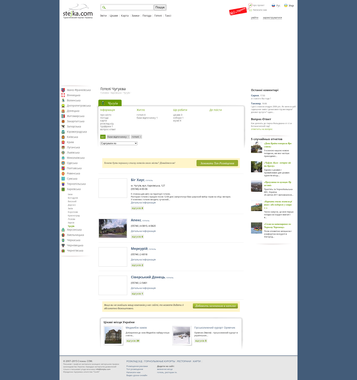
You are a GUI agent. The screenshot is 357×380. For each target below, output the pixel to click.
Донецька (73, 111)
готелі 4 (141, 114)
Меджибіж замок (136, 327)
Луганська (73, 147)
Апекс (140, 220)
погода (104, 117)
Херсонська (74, 229)
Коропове (73, 211)
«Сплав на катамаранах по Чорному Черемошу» (277, 225)
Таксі (168, 15)
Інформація (107, 110)
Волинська (74, 100)
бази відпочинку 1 (147, 117)
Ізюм (70, 194)
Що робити (180, 110)
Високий (72, 201)
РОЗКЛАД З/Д (134, 361)
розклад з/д (106, 123)
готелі (136, 136)
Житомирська (75, 116)
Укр (291, 5)
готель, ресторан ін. (167, 372)
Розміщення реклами (137, 366)
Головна (104, 92)
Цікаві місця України (119, 322)
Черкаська (73, 240)
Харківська (74, 189)
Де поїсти (216, 110)
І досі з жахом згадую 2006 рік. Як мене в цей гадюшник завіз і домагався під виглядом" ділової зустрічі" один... (273, 109)
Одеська (72, 163)
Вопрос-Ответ (261, 119)
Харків (71, 222)
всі (103, 136)
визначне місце (165, 369)
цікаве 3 (177, 114)
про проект (258, 5)
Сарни (255, 95)
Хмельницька (75, 235)
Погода (146, 15)
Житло (141, 110)
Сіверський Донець (152, 277)
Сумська (72, 178)
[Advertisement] (178, 53)
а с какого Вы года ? (261, 98)
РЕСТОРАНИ (184, 361)
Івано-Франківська (79, 90)
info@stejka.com (103, 369)
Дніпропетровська (79, 105)
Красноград (74, 215)
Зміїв (70, 208)
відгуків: (137, 208)
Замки (135, 15)
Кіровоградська (77, 131)
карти (103, 120)
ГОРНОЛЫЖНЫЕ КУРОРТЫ (159, 361)
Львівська (73, 152)
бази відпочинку (118, 136)
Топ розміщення (134, 369)
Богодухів (73, 197)
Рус (278, 5)
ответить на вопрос (262, 129)
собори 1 (178, 117)
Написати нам (260, 9)
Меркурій (143, 248)
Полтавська (74, 168)
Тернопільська (76, 184)
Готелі (158, 15)
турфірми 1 (106, 126)
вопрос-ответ (108, 129)
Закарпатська (75, 121)
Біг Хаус (142, 180)
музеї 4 (177, 120)
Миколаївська (76, 157)
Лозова (71, 219)
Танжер (256, 103)
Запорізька (74, 126)
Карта (125, 15)
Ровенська (73, 173)
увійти (254, 17)
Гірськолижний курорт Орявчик (214, 327)
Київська (72, 137)
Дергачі (72, 204)
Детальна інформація (143, 202)
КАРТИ (197, 361)
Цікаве (114, 15)
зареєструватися (272, 17)
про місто (105, 114)
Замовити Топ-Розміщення (217, 163)
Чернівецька (75, 245)
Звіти (103, 15)
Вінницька (73, 95)
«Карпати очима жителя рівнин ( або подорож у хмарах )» (278, 204)
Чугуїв (71, 226)
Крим (70, 142)
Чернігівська (75, 250)
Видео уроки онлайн (136, 375)
